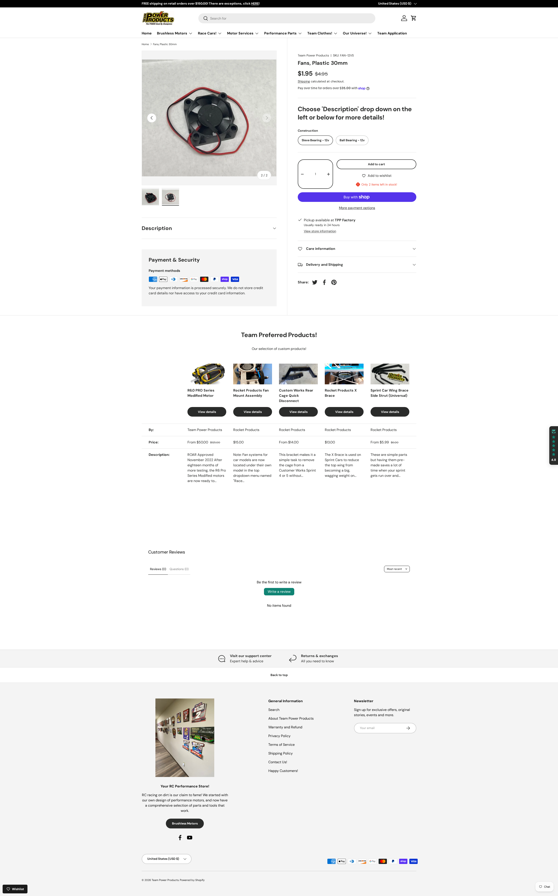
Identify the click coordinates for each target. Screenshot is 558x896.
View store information (320, 231)
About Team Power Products (291, 718)
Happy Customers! (283, 770)
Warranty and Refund (285, 727)
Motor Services (240, 33)
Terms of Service (281, 744)
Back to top (279, 675)
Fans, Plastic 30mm (165, 44)
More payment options (357, 208)
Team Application (392, 33)
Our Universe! (355, 33)
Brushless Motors (172, 33)
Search (273, 709)
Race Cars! (207, 33)
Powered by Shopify (192, 880)
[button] (553, 445)
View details (207, 412)
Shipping (304, 81)
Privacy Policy (279, 736)
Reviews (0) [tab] (158, 569)
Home (147, 33)
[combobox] (287, 18)
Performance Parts (280, 33)
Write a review (279, 591)
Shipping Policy (280, 753)
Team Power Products (313, 55)
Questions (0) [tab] (179, 569)
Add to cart (376, 164)
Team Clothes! (319, 33)
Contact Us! (277, 762)
